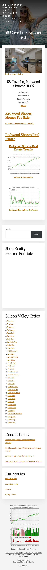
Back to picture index (14, 74)
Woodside (11, 423)
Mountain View (13, 375)
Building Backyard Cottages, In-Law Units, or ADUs (23, 461)
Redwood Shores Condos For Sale (19, 124)
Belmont (10, 324)
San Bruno (11, 396)
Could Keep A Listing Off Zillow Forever (19, 456)
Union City (11, 420)
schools (8, 489)
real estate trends (11, 484)
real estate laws (11, 479)
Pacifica (11, 381)
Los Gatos (11, 360)
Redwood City (13, 390)
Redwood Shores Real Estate (22, 137)
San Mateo (12, 405)
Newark (11, 378)
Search (7, 229)
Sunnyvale (11, 417)
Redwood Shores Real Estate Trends (23, 147)
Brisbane (10, 327)
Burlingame (11, 330)
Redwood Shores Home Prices (23, 177)
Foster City (10, 345)
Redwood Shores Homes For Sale (18, 115)
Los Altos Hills (13, 357)
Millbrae (11, 366)
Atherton (10, 321)
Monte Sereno (13, 372)
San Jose (11, 402)
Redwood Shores (14, 393)
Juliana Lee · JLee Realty (14, 553)
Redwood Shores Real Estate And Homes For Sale (12, 13)
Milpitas (11, 369)
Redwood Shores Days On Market (23, 210)
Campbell (10, 333)
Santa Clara (12, 408)
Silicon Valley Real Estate (33, 553)
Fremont (11, 348)
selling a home (10, 495)
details (23, 106)
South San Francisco (15, 414)
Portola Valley (13, 387)
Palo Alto (11, 384)
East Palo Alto (12, 342)
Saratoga (11, 411)
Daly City (10, 339)
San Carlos (11, 399)
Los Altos (11, 354)
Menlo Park (12, 363)
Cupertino (10, 336)
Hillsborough (12, 351)
